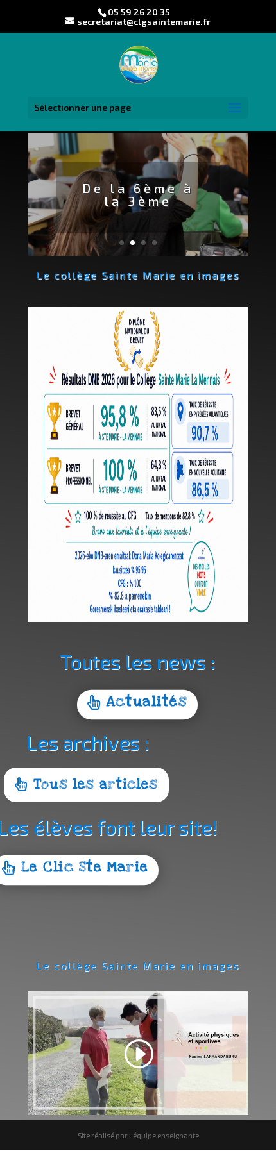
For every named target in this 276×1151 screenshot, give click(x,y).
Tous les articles (95, 784)
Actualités (147, 702)
